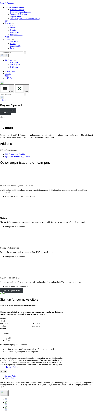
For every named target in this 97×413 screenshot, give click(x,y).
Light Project (15, 32)
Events (13, 30)
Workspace (9, 60)
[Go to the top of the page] (4, 393)
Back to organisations (11, 291)
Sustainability (15, 46)
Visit (7, 37)
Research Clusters (17, 10)
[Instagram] (6, 410)
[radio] (33, 337)
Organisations (15, 16)
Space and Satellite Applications (18, 156)
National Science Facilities (20, 12)
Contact (8, 73)
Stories (13, 28)
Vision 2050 (10, 71)
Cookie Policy (10, 378)
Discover (8, 23)
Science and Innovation (14, 7)
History (13, 44)
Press (12, 48)
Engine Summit (16, 34)
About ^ (8, 39)
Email (5, 113)
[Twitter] (6, 402)
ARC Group (10, 78)
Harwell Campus (7, 3)
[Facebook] (6, 407)
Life (6, 21)
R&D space (14, 67)
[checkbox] (31, 339)
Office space (15, 65)
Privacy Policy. (12, 367)
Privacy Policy (11, 376)
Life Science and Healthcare (16, 154)
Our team (14, 41)
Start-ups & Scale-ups (18, 14)
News (12, 25)
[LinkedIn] (6, 400)
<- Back (3, 100)
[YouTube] (6, 405)
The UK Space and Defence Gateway (25, 19)
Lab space (14, 62)
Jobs (7, 76)
